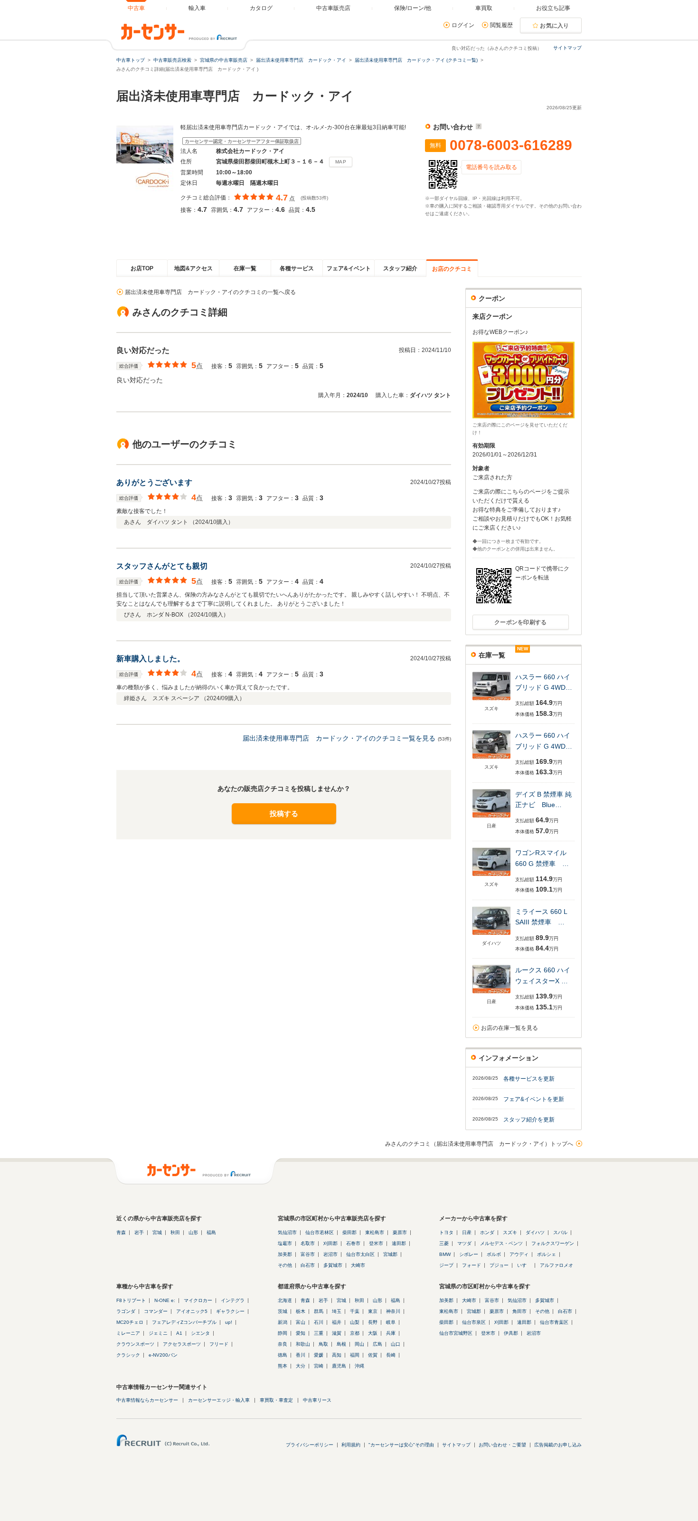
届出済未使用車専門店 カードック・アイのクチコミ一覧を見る (339, 738)
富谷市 (308, 1254)
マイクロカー (198, 1300)
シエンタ (200, 1333)
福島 (211, 1232)
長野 (372, 1322)
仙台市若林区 (319, 1232)
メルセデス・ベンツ (501, 1243)
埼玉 (336, 1311)
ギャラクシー (230, 1311)
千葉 (354, 1311)
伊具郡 (511, 1333)
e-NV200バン (163, 1355)
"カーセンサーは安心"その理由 (401, 1444)
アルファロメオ (556, 1265)
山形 (193, 1232)
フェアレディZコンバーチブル (184, 1322)
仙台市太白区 (360, 1254)
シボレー (468, 1254)
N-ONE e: (164, 1300)
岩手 (139, 1232)
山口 (395, 1344)
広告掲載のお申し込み (558, 1444)
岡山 (359, 1344)
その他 (285, 1265)
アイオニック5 (192, 1311)
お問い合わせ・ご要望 (502, 1444)
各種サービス (297, 268)
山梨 (354, 1322)
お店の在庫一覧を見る (509, 1028)
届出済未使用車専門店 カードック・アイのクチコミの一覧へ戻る (210, 292)
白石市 (308, 1265)
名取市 (308, 1243)
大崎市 (358, 1265)
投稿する (284, 813)
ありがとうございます (154, 482)
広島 (377, 1344)
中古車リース (317, 1400)
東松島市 (374, 1232)
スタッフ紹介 (400, 268)
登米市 (376, 1243)
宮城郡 (390, 1254)
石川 (318, 1322)
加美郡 (285, 1254)
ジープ (446, 1265)
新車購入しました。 (150, 659)
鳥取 (323, 1344)
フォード (471, 1265)
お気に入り (554, 25)
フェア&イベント (349, 268)
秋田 (175, 1232)
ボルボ (494, 1254)
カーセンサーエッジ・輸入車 (219, 1400)
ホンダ (487, 1232)
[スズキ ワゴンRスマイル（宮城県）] (491, 876)
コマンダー (156, 1311)
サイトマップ (567, 47)
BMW (445, 1254)
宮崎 (318, 1366)
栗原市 (400, 1232)
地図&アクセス (193, 268)
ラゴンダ (125, 1311)
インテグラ (233, 1300)
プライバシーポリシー (309, 1444)
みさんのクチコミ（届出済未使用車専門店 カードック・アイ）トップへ (479, 1144)
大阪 (372, 1333)
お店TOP (142, 268)
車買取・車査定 (276, 1400)
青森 (121, 1232)
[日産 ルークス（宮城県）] (491, 994)
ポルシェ (546, 1254)
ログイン (463, 25)
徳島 (282, 1355)
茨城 (282, 1311)
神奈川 (393, 1311)
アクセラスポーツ (182, 1344)
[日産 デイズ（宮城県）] (491, 818)
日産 (467, 1232)
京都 (354, 1333)
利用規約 (350, 1444)
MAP (340, 161)
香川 (300, 1355)
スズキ (510, 1232)
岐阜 (391, 1322)
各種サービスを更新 (529, 1078)
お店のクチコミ (452, 269)
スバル (560, 1232)
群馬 (318, 1311)
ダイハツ (535, 1232)
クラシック (128, 1355)
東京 (372, 1311)
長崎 (391, 1355)
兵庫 (391, 1333)
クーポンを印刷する (520, 622)
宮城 (157, 1232)
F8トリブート (131, 1300)
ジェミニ (158, 1333)
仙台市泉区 (474, 1322)
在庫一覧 (245, 268)
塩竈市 (285, 1243)
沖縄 (359, 1366)
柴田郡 (349, 1232)
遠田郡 (399, 1243)
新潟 (282, 1322)
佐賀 (372, 1355)
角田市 (519, 1311)
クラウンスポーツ (135, 1344)
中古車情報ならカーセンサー (147, 1400)
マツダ (464, 1243)
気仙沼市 (287, 1232)
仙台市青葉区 (554, 1322)
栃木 (300, 1311)
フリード (218, 1344)
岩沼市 (330, 1254)
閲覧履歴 (501, 25)
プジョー (499, 1265)
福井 (336, 1322)
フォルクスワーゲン (552, 1243)
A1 (179, 1333)
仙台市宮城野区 (455, 1333)
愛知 (300, 1333)
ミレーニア (128, 1333)
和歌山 (303, 1344)
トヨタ (446, 1232)
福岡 (354, 1355)
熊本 (282, 1366)
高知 (336, 1355)
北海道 (285, 1300)
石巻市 (353, 1243)
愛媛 (318, 1355)
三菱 (444, 1243)
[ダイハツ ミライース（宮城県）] (491, 935)
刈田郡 (330, 1243)
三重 (318, 1333)
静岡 (282, 1333)
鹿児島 (339, 1366)
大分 (300, 1366)
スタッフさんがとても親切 (162, 566)
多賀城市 (332, 1265)
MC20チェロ (129, 1322)
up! (228, 1322)
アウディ (518, 1254)
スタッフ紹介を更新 (529, 1119)
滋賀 (336, 1333)
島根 (341, 1344)
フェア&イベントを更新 (533, 1099)
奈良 (282, 1344)
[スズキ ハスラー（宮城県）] (491, 700)
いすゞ (524, 1265)
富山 (300, 1322)
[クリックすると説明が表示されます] (477, 127)
